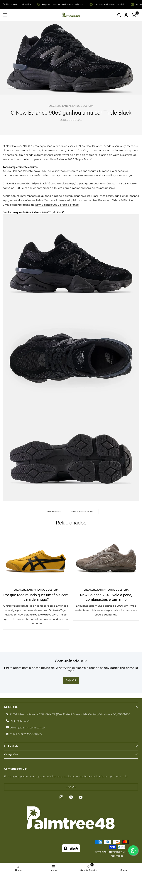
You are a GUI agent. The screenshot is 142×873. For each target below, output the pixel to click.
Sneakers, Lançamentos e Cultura (71, 105)
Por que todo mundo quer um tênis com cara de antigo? (36, 597)
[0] (134, 15)
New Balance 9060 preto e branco (57, 204)
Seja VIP (71, 680)
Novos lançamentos (82, 511)
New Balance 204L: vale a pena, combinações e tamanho (106, 597)
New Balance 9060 (18, 146)
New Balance (13, 171)
